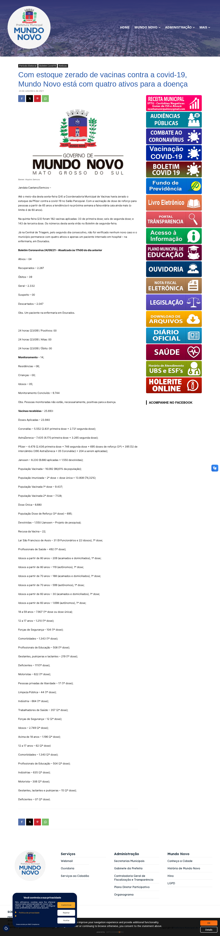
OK (208, 923)
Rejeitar (66, 912)
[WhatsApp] (45, 98)
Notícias (63, 65)
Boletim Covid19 (47, 65)
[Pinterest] (37, 98)
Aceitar (66, 920)
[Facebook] (21, 98)
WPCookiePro (111, 932)
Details (208, 929)
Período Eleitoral (27, 65)
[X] (29, 98)
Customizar (66, 905)
